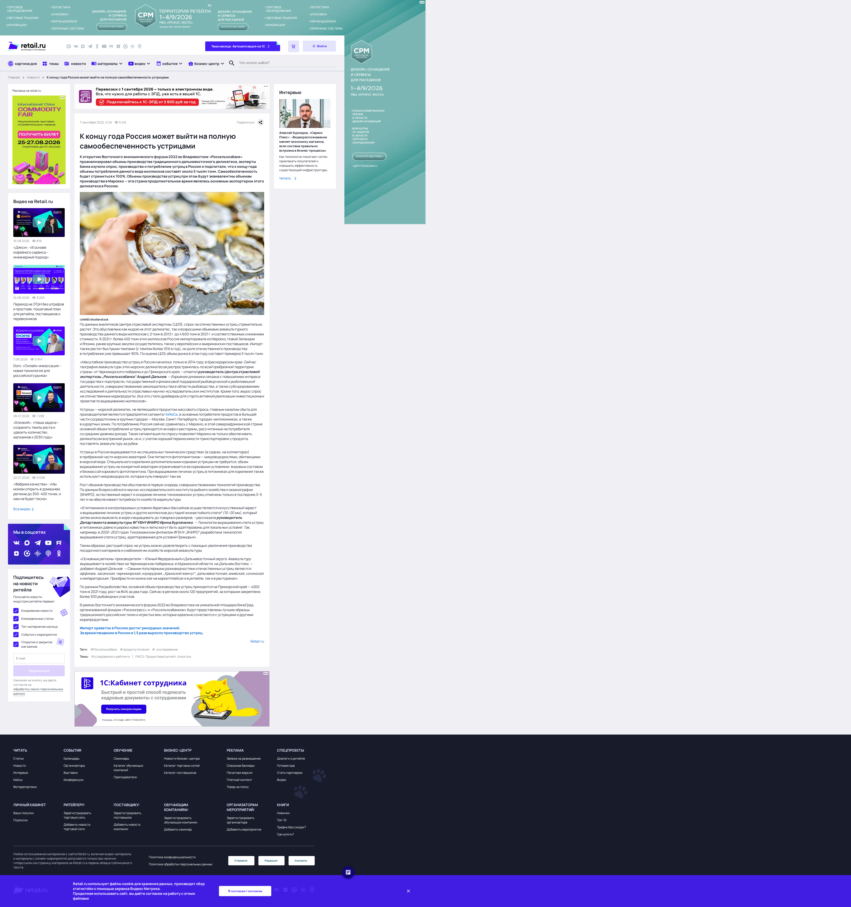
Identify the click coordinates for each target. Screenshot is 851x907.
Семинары (121, 758)
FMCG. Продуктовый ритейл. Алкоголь (163, 656)
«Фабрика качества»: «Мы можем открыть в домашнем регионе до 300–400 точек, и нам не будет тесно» (37, 491)
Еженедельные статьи (37, 618)
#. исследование (165, 649)
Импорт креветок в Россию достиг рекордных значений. (130, 628)
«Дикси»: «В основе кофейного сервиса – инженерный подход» (31, 252)
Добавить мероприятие (244, 829)
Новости (33, 77)
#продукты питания (134, 649)
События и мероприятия (39, 634)
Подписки (20, 820)
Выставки (71, 772)
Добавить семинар (178, 829)
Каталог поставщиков (180, 772)
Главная (14, 77)
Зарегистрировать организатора (240, 820)
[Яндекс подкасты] (125, 46)
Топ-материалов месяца (39, 626)
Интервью (20, 772)
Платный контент (239, 780)
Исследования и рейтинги (110, 656)
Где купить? (285, 834)
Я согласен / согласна (245, 891)
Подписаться (39, 670)
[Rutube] (111, 46)
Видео (281, 780)
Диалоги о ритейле (291, 758)
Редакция (271, 860)
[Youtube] (104, 46)
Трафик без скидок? (291, 827)
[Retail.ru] (33, 46)
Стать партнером (290, 772)
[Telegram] (90, 46)
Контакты (301, 860)
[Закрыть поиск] (229, 67)
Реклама (235, 750)
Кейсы (17, 780)
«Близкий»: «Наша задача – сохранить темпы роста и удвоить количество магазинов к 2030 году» (36, 430)
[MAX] (83, 46)
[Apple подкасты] (139, 46)
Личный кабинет (29, 804)
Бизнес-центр (177, 750)
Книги (283, 804)
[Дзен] (118, 46)
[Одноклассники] (97, 46)
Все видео (22, 508)
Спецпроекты (290, 750)
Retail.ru (257, 641)
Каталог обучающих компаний (128, 767)
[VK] (76, 46)
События (72, 750)
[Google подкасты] (132, 46)
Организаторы (74, 765)
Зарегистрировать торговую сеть (77, 815)
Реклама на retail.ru (26, 90)
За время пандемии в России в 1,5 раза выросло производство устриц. (141, 632)
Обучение (123, 750)
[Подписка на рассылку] (68, 46)
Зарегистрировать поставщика (127, 815)
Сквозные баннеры (240, 765)
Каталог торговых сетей (182, 765)
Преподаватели (125, 777)
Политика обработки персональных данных (180, 864)
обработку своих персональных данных (38, 691)
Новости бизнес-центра (182, 758)
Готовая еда (286, 765)
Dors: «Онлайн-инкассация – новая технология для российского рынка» (37, 370)
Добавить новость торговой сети (77, 826)
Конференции (74, 780)
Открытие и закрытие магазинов (36, 644)
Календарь (71, 758)
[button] (107, 63)
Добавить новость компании (127, 826)
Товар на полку (238, 787)
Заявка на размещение (244, 758)
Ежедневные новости (37, 610)
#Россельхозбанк (103, 649)
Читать (285, 178)
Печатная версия (239, 772)
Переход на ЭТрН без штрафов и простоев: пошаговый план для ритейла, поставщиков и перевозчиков (38, 311)
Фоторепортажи (25, 787)
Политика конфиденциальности (172, 857)
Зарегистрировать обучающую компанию (180, 820)
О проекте (240, 860)
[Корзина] (293, 46)
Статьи (18, 758)
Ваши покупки (23, 813)
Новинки (283, 813)
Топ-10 (282, 820)
